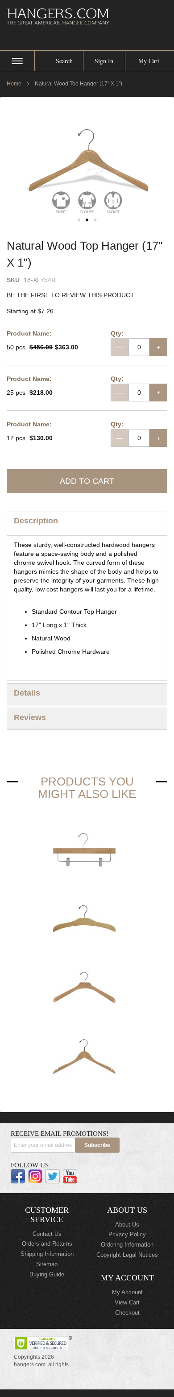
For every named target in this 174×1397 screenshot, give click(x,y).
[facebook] (18, 1176)
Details (27, 692)
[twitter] (53, 1176)
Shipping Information (47, 1254)
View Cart (127, 1302)
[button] (79, 220)
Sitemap (47, 1264)
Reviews (30, 717)
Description (36, 520)
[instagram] (35, 1176)
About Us (127, 1224)
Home (14, 84)
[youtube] (70, 1176)
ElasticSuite (81, 1393)
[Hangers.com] (87, 16)
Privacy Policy (127, 1234)
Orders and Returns (47, 1243)
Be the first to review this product (70, 295)
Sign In (104, 61)
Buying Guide (46, 1274)
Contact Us (47, 1234)
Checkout (127, 1312)
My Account (127, 1292)
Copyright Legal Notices (127, 1254)
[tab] (87, 522)
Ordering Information (127, 1244)
